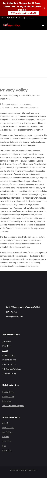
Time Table (6, 441)
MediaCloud (33, 470)
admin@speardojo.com (26, 18)
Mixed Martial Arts (9, 360)
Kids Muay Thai (8, 397)
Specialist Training (9, 374)
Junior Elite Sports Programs (13, 406)
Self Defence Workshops (11, 369)
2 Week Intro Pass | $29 (23, 13)
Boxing (5, 351)
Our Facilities (7, 432)
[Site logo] (11, 25)
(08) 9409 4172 (11, 18)
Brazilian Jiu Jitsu (8, 355)
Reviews (5, 437)
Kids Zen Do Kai (8, 392)
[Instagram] (40, 19)
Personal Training (9, 364)
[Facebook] (36, 19)
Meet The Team (8, 428)
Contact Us (6, 450)
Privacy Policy (15, 470)
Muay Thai (6, 346)
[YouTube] (44, 19)
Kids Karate (6, 401)
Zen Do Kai (6, 342)
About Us (5, 423)
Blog (4, 446)
